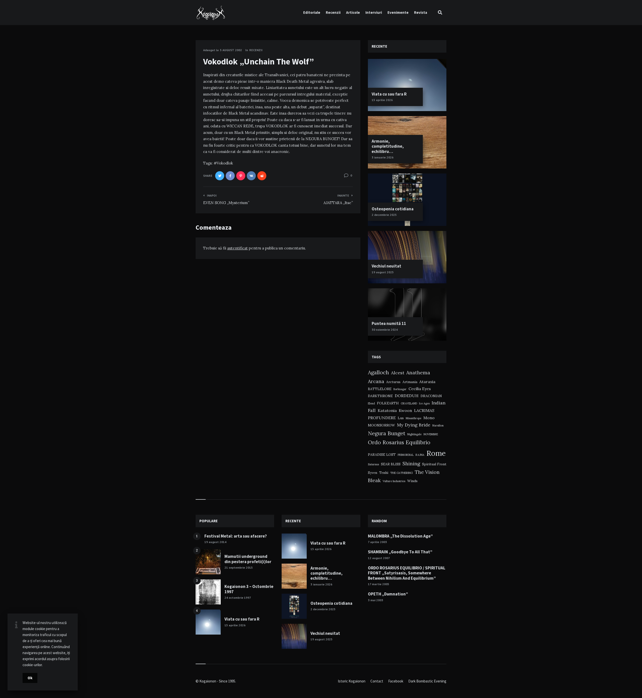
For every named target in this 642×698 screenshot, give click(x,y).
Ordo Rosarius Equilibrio (399, 442)
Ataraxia (427, 381)
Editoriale (311, 12)
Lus (401, 418)
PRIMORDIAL (406, 455)
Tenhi (383, 472)
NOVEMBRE (431, 434)
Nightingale (414, 434)
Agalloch (378, 372)
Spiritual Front (434, 464)
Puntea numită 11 (389, 323)
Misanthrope (413, 418)
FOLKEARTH (388, 403)
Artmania (410, 382)
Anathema (418, 372)
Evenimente (398, 12)
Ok (30, 677)
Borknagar (400, 389)
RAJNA (420, 455)
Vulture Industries (394, 481)
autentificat (237, 248)
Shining (411, 463)
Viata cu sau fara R (389, 94)
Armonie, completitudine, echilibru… (388, 146)
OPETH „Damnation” (388, 594)
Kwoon (405, 410)
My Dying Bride (413, 425)
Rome (436, 453)
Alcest (397, 373)
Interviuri (373, 12)
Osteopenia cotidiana (393, 209)
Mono (429, 417)
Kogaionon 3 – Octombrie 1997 (248, 589)
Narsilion (438, 425)
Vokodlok (225, 163)
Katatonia (387, 410)
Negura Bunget (386, 433)
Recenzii (333, 12)
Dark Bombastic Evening (427, 681)
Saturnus (373, 464)
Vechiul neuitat (386, 266)
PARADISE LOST (382, 454)
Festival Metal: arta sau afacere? (235, 536)
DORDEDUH (407, 395)
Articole (353, 12)
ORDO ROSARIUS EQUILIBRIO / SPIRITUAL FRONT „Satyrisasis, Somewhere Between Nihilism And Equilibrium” (406, 573)
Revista (420, 12)
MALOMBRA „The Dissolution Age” (400, 536)
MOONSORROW (381, 425)
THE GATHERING (401, 473)
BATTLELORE (379, 389)
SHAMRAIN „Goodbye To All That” (400, 552)
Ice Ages (424, 403)
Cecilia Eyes (420, 388)
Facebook (395, 681)
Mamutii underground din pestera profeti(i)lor (247, 559)
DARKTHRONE (380, 396)
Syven (372, 472)
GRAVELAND (409, 403)
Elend (371, 403)
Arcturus (393, 382)
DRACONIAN (431, 396)
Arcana (376, 381)
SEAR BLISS (390, 464)
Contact (376, 681)
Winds (412, 481)
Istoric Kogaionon (351, 681)
